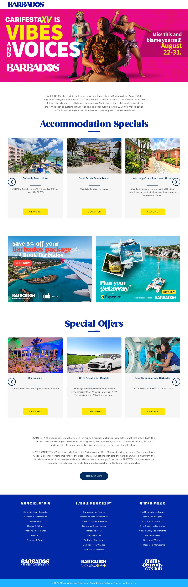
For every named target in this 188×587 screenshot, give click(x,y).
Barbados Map (152, 535)
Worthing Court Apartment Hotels (153, 178)
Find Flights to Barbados (152, 512)
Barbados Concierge (94, 540)
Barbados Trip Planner (94, 512)
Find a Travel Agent (152, 516)
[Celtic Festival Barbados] (26, 4)
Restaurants (35, 521)
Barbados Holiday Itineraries (94, 516)
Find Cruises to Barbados (152, 526)
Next (176, 182)
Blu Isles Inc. (35, 378)
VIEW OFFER (35, 212)
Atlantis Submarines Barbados (153, 378)
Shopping (35, 535)
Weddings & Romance (35, 530)
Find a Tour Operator (152, 521)
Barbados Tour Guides (94, 544)
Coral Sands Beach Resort (94, 178)
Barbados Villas (94, 530)
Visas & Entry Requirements (152, 530)
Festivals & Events (35, 540)
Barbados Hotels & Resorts (94, 521)
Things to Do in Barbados (35, 512)
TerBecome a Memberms (152, 544)
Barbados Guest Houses (94, 526)
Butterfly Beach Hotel (35, 178)
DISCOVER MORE (94, 476)
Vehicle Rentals (94, 535)
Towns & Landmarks (94, 549)
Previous (12, 182)
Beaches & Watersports (35, 516)
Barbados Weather (152, 540)
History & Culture (35, 526)
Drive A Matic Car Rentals (94, 378)
